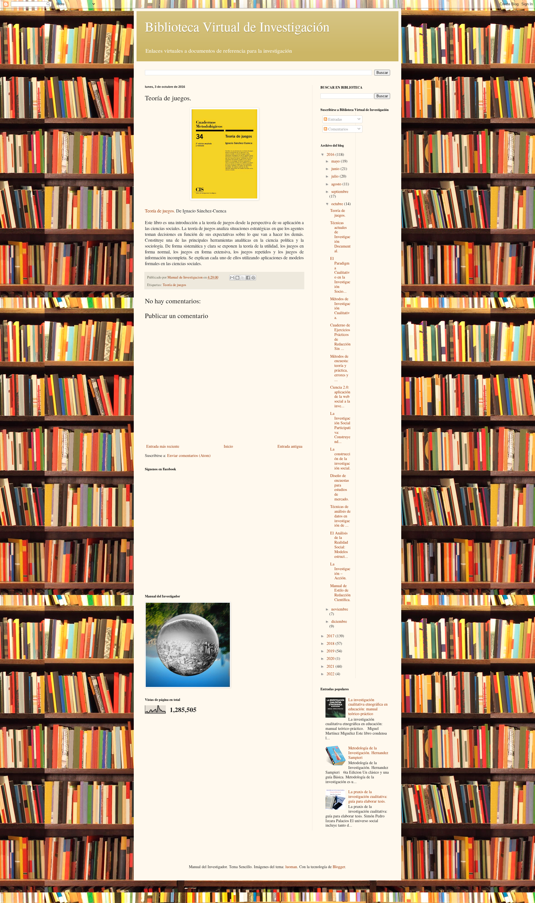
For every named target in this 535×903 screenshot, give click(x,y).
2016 (331, 154)
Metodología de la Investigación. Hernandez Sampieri (368, 752)
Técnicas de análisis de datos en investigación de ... (340, 516)
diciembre (339, 621)
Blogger (339, 866)
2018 (331, 643)
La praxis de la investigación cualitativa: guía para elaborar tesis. (367, 796)
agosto (336, 184)
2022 (331, 673)
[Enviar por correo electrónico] (232, 277)
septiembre (339, 191)
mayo (336, 161)
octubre (337, 203)
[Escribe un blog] (237, 277)
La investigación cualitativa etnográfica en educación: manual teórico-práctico (368, 706)
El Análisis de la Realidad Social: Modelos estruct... (339, 544)
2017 (331, 635)
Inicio (228, 446)
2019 (331, 650)
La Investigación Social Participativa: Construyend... (340, 427)
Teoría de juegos (174, 284)
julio (335, 176)
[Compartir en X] (242, 277)
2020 (331, 658)
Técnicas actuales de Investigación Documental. (340, 236)
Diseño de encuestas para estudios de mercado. (339, 487)
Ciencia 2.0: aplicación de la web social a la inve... (340, 396)
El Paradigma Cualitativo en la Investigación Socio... (340, 275)
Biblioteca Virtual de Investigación (237, 26)
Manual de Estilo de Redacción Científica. (340, 592)
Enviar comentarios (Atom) (189, 455)
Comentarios (337, 129)
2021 (331, 666)
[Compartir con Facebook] (248, 277)
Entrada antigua (290, 446)
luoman (291, 866)
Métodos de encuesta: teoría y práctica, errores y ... (339, 368)
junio (336, 168)
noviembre (339, 609)
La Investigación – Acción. (340, 570)
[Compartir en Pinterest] (253, 277)
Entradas (334, 119)
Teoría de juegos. (160, 211)
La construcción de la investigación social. (340, 458)
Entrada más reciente (162, 446)
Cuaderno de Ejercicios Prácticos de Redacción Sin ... (340, 336)
